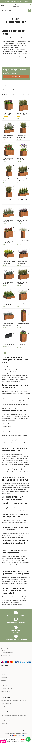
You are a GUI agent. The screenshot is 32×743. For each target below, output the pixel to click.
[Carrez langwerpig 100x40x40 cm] (23, 253)
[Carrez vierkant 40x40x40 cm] (9, 191)
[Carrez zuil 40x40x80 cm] (23, 233)
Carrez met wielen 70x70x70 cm (8, 179)
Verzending (4, 677)
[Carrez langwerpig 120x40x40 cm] (23, 171)
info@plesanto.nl (5, 655)
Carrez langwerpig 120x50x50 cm (22, 283)
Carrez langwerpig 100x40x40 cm (22, 262)
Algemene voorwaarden (7, 688)
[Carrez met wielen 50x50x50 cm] (23, 150)
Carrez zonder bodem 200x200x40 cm (9, 303)
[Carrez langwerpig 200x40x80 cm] (9, 315)
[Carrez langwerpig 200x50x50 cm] (9, 127)
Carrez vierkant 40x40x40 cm (7, 200)
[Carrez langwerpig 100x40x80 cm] (23, 295)
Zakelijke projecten (6, 706)
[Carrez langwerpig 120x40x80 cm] (9, 233)
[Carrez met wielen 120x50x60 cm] (9, 150)
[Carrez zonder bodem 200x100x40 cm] (23, 191)
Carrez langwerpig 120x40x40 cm (22, 179)
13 (21, 353)
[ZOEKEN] (29, 10)
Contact (3, 669)
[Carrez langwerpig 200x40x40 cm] (9, 212)
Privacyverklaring (5, 691)
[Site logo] (16, 5)
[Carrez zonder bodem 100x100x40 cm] (9, 253)
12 (18, 353)
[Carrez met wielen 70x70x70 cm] (9, 171)
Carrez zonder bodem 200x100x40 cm (23, 200)
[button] (13, 100)
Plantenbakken (10, 27)
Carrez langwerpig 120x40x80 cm (8, 241)
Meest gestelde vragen (7, 671)
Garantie (3, 680)
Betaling (3, 674)
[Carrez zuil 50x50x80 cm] (23, 336)
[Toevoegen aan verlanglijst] (13, 102)
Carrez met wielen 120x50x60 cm (8, 158)
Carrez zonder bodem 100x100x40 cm (9, 262)
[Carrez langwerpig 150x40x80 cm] (23, 105)
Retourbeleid (4, 683)
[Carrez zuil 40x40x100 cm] (23, 315)
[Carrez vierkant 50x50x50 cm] (9, 105)
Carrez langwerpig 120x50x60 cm (22, 220)
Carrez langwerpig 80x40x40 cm (8, 283)
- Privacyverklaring (20, 730)
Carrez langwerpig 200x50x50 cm (8, 136)
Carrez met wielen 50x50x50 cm (22, 158)
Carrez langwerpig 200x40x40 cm (8, 220)
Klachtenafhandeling (6, 685)
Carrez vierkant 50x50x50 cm (7, 113)
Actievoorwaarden (6, 694)
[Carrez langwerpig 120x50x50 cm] (23, 274)
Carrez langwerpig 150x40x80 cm (22, 113)
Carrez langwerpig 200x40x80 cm (8, 324)
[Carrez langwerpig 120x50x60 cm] (23, 212)
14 (24, 353)
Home (3, 27)
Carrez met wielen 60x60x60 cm (22, 136)
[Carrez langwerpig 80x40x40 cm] (9, 274)
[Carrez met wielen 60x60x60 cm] (23, 127)
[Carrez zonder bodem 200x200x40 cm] (9, 295)
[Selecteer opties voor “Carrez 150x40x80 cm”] (13, 331)
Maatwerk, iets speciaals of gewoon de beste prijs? (14, 700)
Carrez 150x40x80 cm (8, 344)
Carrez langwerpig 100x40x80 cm (22, 303)
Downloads (4, 708)
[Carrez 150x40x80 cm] (9, 336)
